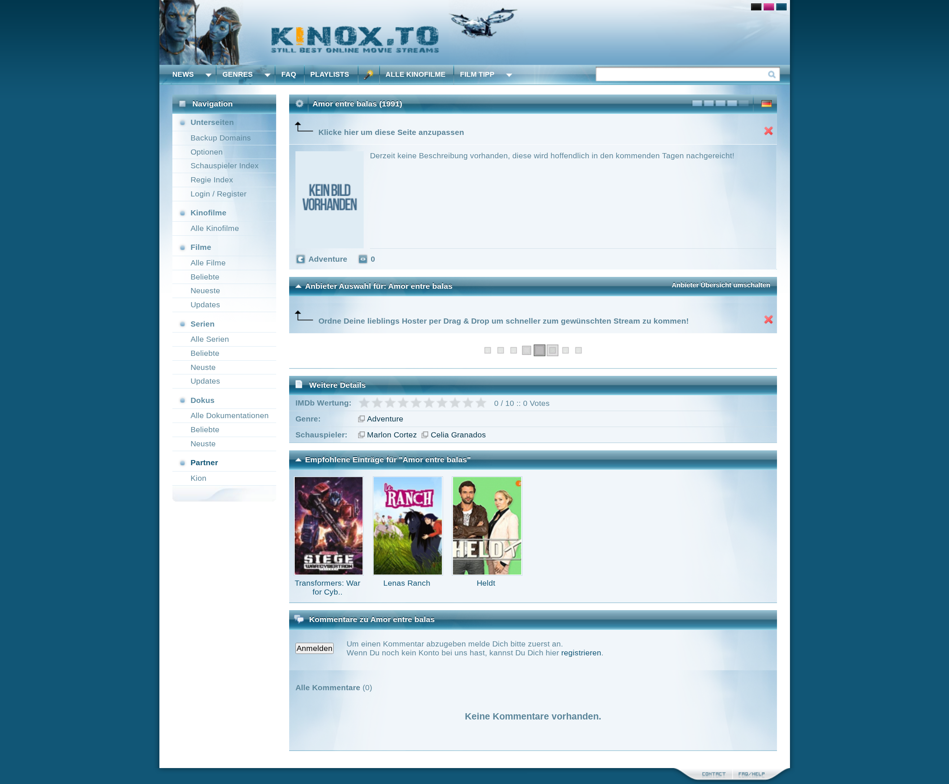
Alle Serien (210, 339)
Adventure (385, 418)
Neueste (205, 290)
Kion (198, 478)
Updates (205, 304)
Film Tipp (477, 74)
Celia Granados (458, 434)
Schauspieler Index (225, 165)
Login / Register (219, 193)
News (183, 74)
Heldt (486, 583)
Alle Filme (208, 262)
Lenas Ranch (406, 583)
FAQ (288, 74)
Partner (204, 462)
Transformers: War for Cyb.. (327, 587)
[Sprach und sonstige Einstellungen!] (368, 75)
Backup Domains (221, 137)
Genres (237, 74)
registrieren (581, 652)
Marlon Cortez (392, 434)
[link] (474, 32)
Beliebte (205, 276)
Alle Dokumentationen (230, 415)
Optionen (207, 152)
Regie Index (212, 179)
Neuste (203, 367)
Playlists (329, 74)
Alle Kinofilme (416, 74)
